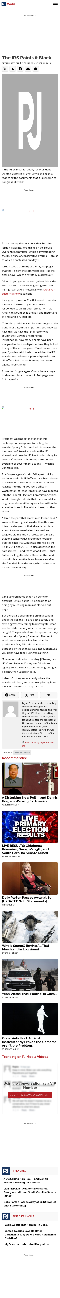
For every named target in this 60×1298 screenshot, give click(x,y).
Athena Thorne (10, 1049)
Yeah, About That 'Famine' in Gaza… (29, 994)
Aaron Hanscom (10, 805)
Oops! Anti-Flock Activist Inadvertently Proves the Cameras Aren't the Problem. (29, 1041)
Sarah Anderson (11, 857)
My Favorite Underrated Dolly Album (27, 1244)
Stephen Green (10, 953)
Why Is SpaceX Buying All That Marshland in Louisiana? (25, 947)
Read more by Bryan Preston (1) (38, 744)
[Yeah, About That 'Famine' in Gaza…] (30, 974)
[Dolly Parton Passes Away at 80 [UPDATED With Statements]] (30, 878)
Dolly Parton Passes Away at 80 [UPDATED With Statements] (26, 899)
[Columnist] (12, 708)
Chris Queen (8, 905)
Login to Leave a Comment (30, 1094)
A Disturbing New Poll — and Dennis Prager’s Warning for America (30, 799)
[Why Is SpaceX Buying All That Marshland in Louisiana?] (30, 926)
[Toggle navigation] (55, 4)
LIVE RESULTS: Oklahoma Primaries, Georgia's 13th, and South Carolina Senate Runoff (25, 849)
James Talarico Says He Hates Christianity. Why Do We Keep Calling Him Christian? (30, 1235)
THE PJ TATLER (22, 752)
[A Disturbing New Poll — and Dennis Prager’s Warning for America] (30, 778)
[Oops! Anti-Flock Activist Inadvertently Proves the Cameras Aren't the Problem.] (30, 1019)
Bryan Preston (10, 63)
